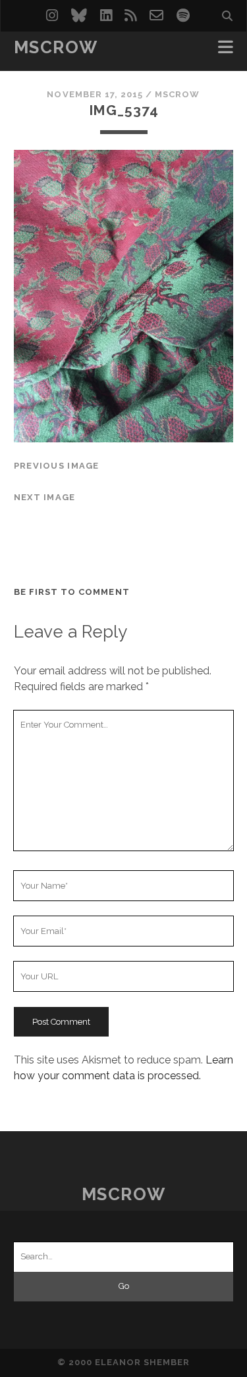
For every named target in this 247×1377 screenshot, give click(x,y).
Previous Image (56, 466)
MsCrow (55, 47)
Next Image (45, 497)
